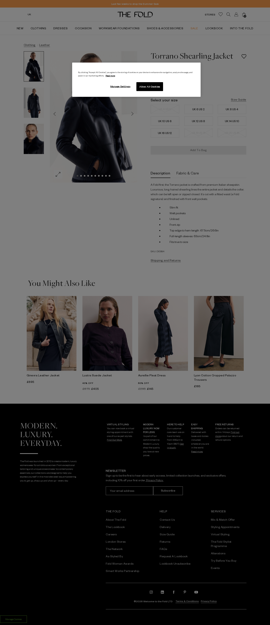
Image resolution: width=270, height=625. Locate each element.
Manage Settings (120, 86)
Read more (110, 75)
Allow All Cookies (149, 86)
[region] (136, 80)
